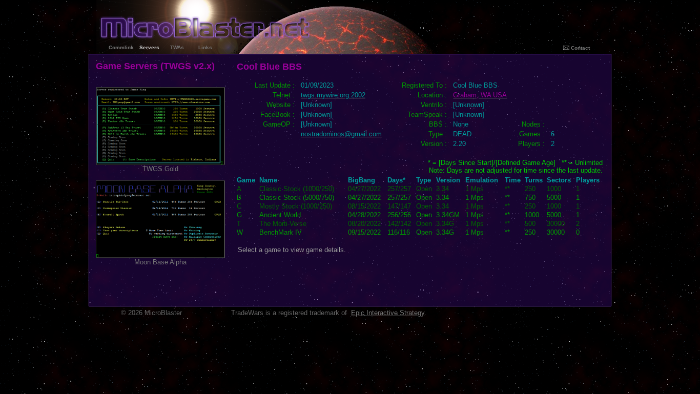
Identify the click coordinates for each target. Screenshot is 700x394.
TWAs (177, 47)
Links (205, 47)
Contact (579, 48)
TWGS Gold (160, 169)
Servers (149, 47)
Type (423, 180)
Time (513, 180)
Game (246, 180)
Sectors (559, 180)
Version (448, 180)
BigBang (361, 180)
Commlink (121, 47)
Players (588, 180)
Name (268, 180)
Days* (396, 180)
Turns (534, 180)
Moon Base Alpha (160, 262)
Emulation (481, 180)
